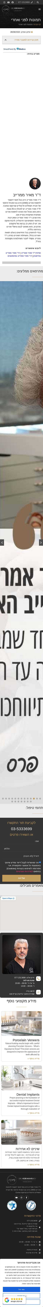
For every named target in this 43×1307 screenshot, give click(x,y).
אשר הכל (21, 1289)
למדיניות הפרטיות (24, 871)
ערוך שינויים (21, 1296)
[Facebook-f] (26, 1197)
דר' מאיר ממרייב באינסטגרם (20, 256)
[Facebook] (13, 2)
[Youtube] (8, 2)
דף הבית (37, 24)
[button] (39, 9)
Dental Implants (28, 1094)
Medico (22, 49)
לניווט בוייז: (30, 991)
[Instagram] (4, 2)
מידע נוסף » (33, 1058)
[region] (21, 1283)
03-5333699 (21, 829)
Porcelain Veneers (26, 1040)
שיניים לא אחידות (27, 1149)
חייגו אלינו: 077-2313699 (24, 978)
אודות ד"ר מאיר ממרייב (31, 253)
